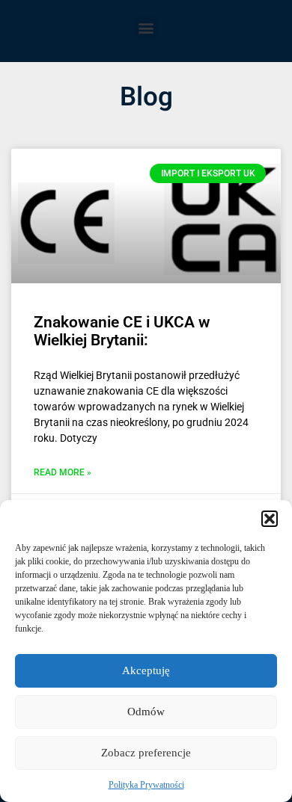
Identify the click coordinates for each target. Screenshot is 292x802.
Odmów (146, 712)
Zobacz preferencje (146, 753)
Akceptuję (146, 670)
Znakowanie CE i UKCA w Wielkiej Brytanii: (122, 331)
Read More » (62, 473)
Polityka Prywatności (146, 785)
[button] (269, 518)
